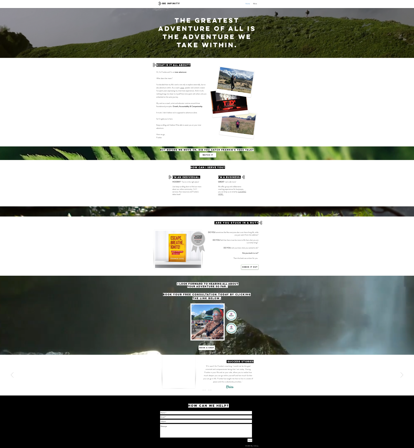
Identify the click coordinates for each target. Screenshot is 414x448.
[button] (255, 3)
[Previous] (12, 375)
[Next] (402, 375)
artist (182, 87)
